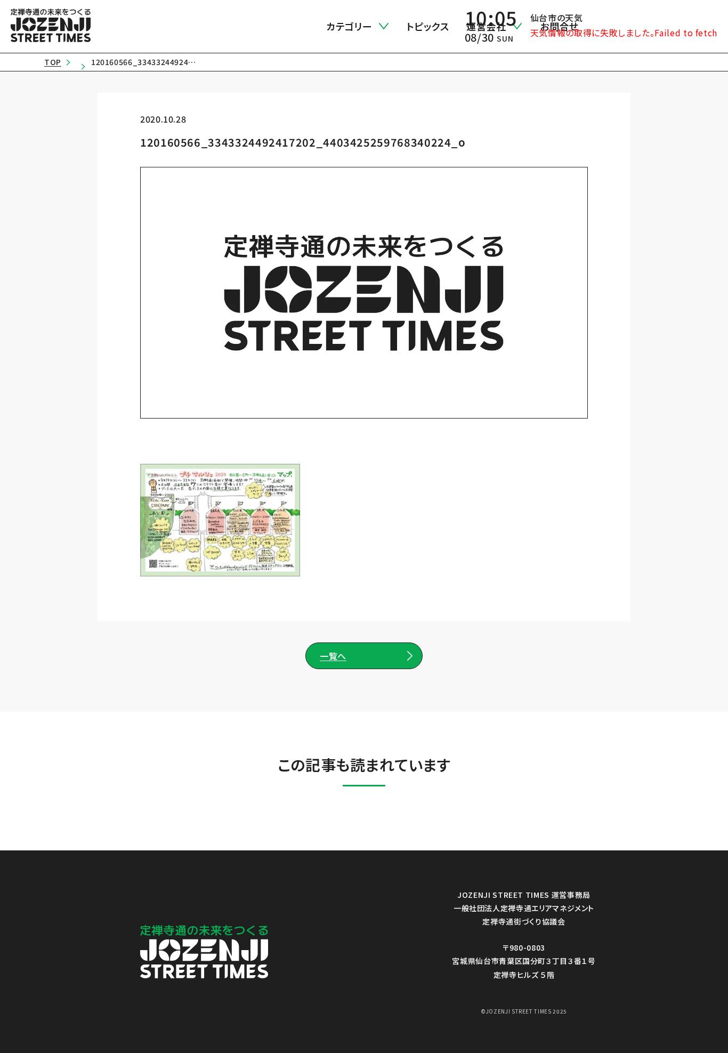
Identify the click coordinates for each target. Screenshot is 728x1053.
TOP (52, 62)
